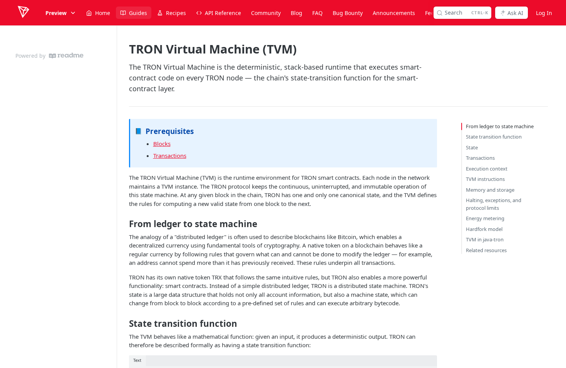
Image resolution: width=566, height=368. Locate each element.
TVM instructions (485, 179)
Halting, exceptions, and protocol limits (493, 204)
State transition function (494, 136)
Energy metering (485, 218)
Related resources (486, 250)
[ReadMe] (66, 56)
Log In (544, 13)
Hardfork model (484, 229)
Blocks (162, 143)
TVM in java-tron (485, 239)
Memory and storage (490, 189)
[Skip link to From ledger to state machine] (124, 224)
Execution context (486, 168)
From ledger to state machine (500, 126)
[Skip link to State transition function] (124, 323)
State (472, 147)
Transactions (169, 155)
